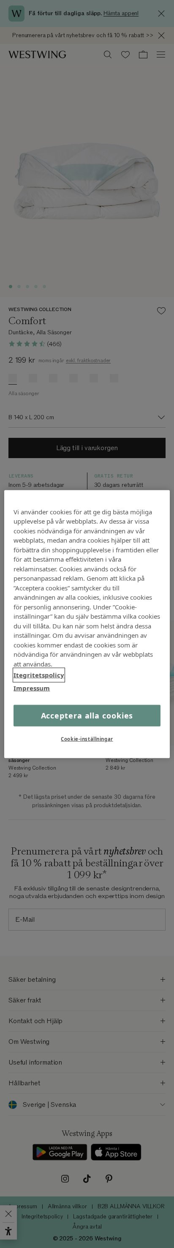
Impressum (32, 687)
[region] (86, 624)
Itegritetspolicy (39, 675)
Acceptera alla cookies (87, 715)
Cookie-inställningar (87, 739)
